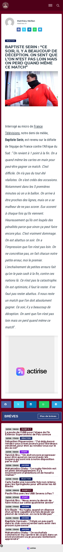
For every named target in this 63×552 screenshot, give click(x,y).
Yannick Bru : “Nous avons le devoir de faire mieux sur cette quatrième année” (29, 501)
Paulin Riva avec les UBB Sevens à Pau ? (29, 493)
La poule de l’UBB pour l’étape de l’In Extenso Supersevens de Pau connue (28, 433)
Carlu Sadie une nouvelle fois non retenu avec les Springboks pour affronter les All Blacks (30, 484)
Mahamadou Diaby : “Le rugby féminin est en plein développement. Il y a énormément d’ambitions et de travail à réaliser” (30, 471)
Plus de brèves (48, 416)
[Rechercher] (58, 5)
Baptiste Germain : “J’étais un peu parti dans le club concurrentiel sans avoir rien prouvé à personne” (30, 523)
